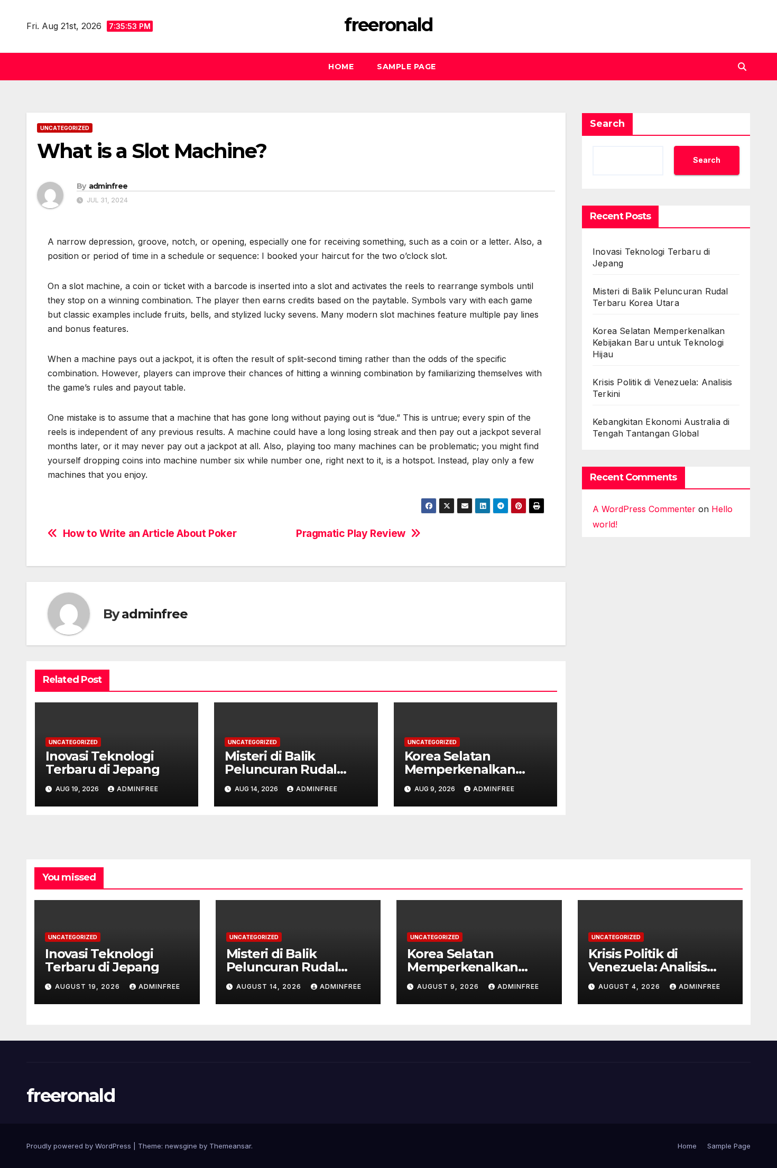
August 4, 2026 (630, 986)
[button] (742, 66)
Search (607, 123)
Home (341, 66)
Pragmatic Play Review (350, 533)
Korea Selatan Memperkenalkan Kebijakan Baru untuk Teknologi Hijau (659, 342)
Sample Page (406, 66)
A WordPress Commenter (644, 509)
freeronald (388, 25)
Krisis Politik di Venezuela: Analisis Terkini (647, 967)
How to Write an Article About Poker (150, 533)
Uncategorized (64, 128)
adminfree (108, 186)
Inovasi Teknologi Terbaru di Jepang (102, 762)
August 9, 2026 (449, 986)
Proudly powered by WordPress (79, 1146)
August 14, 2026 (269, 986)
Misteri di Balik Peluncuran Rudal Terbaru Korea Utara (288, 769)
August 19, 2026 (88, 986)
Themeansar (230, 1146)
